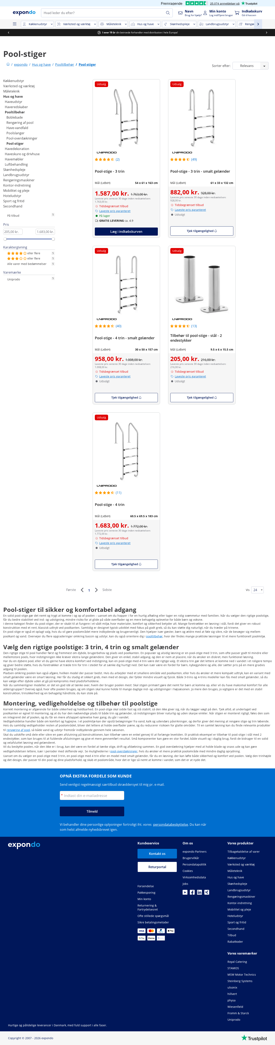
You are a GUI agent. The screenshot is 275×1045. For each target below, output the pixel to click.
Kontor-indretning (17, 185)
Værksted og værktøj (19, 86)
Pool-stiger (15, 143)
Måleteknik (11, 91)
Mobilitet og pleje (16, 190)
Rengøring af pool (19, 122)
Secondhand (12, 206)
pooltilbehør (154, 636)
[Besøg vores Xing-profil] (206, 893)
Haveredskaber (16, 107)
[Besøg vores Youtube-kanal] (185, 893)
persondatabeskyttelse (170, 824)
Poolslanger (15, 133)
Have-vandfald (17, 128)
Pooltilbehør (15, 112)
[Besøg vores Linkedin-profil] (199, 893)
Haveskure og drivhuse (22, 154)
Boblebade (14, 117)
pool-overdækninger (124, 751)
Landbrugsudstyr (16, 175)
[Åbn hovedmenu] (14, 24)
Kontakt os (157, 853)
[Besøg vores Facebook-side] (192, 893)
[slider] (5, 239)
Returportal (157, 867)
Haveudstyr (13, 101)
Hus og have (13, 96)
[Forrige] (82, 590)
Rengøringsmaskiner (19, 180)
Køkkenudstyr (13, 81)
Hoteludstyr (12, 196)
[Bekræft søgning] (168, 12)
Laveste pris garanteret (114, 211)
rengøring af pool (18, 730)
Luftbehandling (16, 164)
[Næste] (96, 590)
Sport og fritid (13, 201)
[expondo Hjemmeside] (8, 64)
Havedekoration (17, 149)
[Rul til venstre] (8, 32)
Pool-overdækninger (21, 138)
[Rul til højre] (266, 32)
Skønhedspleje (14, 169)
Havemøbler (14, 159)
